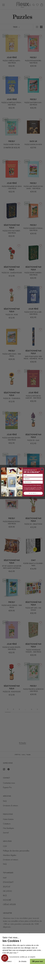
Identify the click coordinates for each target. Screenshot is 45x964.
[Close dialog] (42, 469)
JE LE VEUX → (33, 493)
